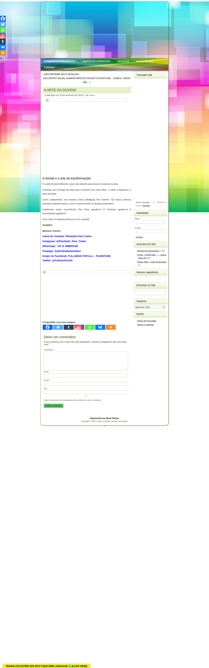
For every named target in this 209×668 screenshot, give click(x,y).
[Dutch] (138, 104)
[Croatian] (143, 100)
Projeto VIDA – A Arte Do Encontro (151, 262)
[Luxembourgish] (143, 146)
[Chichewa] (143, 95)
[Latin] (148, 142)
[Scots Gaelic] (138, 179)
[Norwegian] (138, 160)
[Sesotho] (148, 170)
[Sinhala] (138, 174)
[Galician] (138, 114)
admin (92, 95)
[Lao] (143, 142)
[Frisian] (153, 109)
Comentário (49, 350)
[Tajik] (148, 184)
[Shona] (143, 170)
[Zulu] (153, 198)
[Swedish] (143, 184)
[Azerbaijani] (143, 86)
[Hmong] (148, 123)
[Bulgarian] (148, 90)
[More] (111, 327)
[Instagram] (79, 327)
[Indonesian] (148, 128)
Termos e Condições (145, 325)
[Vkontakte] (100, 327)
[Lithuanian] (138, 146)
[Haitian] (143, 118)
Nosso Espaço (145, 61)
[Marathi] (138, 156)
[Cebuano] (138, 95)
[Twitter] (58, 327)
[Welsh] (153, 193)
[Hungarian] (153, 123)
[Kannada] (153, 132)
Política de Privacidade (146, 321)
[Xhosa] (138, 198)
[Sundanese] (153, 179)
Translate (146, 206)
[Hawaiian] (153, 118)
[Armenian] (138, 86)
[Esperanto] (148, 104)
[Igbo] (143, 128)
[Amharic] (148, 81)
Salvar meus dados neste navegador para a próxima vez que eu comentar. (72, 400)
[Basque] (148, 86)
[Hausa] (148, 118)
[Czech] (148, 100)
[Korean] (148, 137)
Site (45, 389)
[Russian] (153, 165)
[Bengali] (138, 90)
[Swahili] (138, 184)
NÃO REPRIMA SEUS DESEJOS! (61, 74)
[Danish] (153, 100)
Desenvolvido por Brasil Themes (104, 418)
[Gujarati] (138, 118)
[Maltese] (148, 151)
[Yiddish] (143, 198)
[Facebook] (48, 327)
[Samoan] (153, 174)
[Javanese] (148, 132)
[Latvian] (153, 142)
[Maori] (153, 151)
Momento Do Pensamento (59, 61)
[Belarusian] (153, 86)
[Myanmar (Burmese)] (148, 156)
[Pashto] (143, 160)
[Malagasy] (153, 146)
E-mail (47, 380)
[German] (148, 114)
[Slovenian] (148, 174)
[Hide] (1, 58)
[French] (148, 109)
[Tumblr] (69, 327)
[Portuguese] (138, 165)
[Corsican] (138, 100)
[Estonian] (153, 104)
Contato (49, 67)
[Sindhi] (153, 170)
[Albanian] (143, 81)
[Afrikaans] (138, 81)
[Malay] (143, 151)
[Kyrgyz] (138, 142)
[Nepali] (153, 156)
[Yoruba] (148, 198)
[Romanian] (148, 165)
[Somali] (143, 179)
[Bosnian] (143, 90)
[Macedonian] (148, 146)
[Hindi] (143, 123)
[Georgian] (143, 114)
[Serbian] (138, 170)
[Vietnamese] (148, 193)
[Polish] (153, 160)
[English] (143, 104)
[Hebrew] (138, 123)
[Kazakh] (138, 137)
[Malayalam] (138, 151)
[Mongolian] (143, 156)
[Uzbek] (143, 193)
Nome (47, 372)
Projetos (123, 61)
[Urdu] (138, 193)
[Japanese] (143, 132)
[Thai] (143, 188)
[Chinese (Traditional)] (153, 95)
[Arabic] (153, 81)
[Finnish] (143, 109)
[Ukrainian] (153, 188)
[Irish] (153, 128)
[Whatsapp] (90, 327)
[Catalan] (153, 90)
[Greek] (153, 114)
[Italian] (138, 132)
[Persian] (148, 160)
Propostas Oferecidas (96, 61)
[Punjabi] (143, 165)
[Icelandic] (138, 128)
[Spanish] (148, 179)
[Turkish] (148, 188)
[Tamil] (153, 184)
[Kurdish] (153, 137)
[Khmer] (143, 137)
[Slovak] (143, 174)
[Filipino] (138, 109)
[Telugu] (138, 188)
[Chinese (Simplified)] (148, 95)
